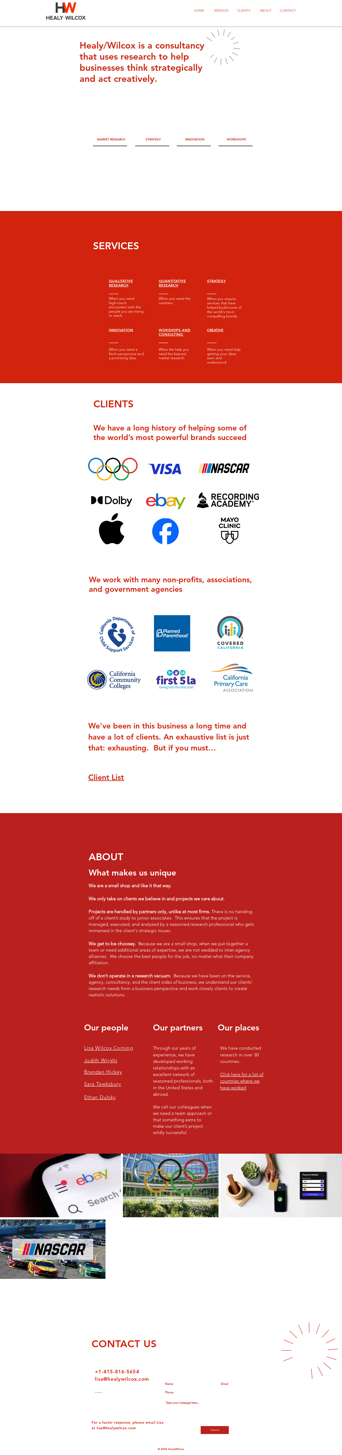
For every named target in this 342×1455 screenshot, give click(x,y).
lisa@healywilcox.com (122, 1379)
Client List (106, 777)
